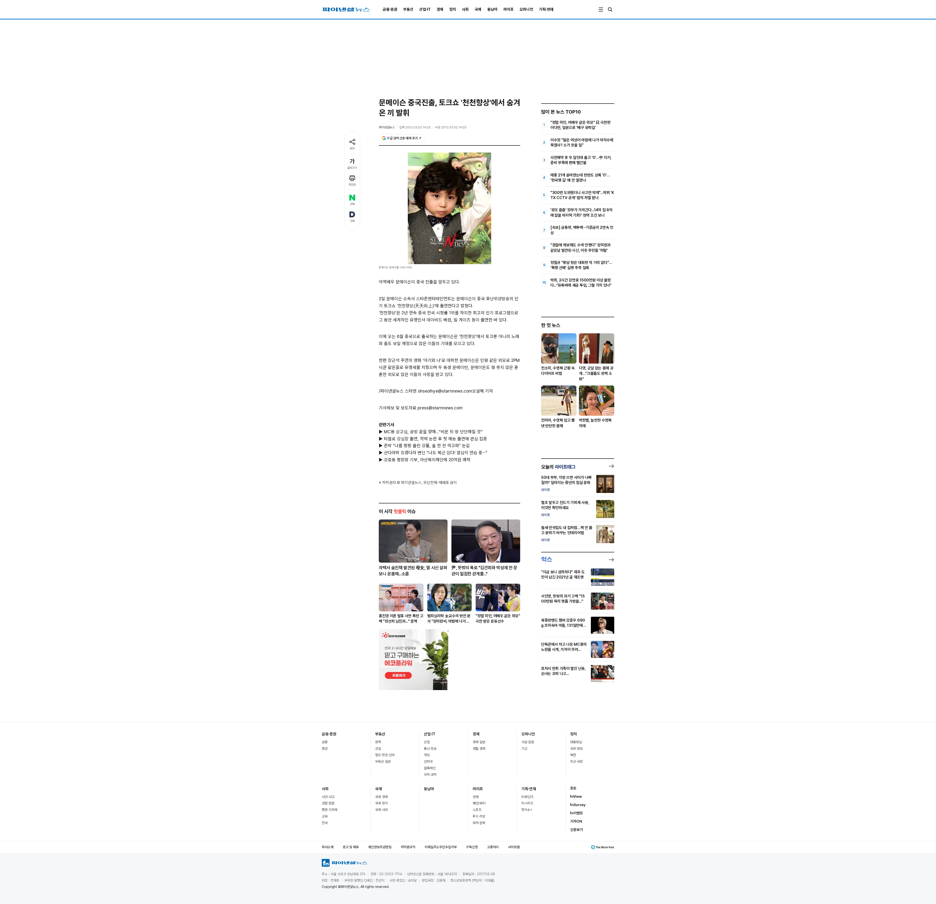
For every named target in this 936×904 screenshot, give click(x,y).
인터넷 (428, 761)
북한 (573, 755)
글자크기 (352, 168)
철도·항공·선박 (385, 755)
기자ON (576, 821)
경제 (440, 9)
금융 (325, 742)
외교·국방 (576, 761)
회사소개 (327, 847)
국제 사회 (381, 810)
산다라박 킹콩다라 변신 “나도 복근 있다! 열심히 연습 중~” (435, 452)
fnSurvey (577, 805)
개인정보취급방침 (379, 847)
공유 (352, 148)
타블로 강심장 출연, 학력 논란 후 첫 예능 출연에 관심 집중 (435, 438)
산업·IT (425, 9)
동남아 (492, 9)
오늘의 (558, 467)
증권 (325, 748)
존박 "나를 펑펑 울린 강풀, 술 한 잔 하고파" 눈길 (427, 445)
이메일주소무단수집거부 (441, 847)
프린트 (352, 184)
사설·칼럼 (527, 742)
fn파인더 (527, 797)
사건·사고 (328, 797)
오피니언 (526, 9)
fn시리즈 (527, 803)
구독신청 (472, 847)
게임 (427, 755)
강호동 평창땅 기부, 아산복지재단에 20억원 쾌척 (427, 459)
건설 (378, 748)
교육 (325, 816)
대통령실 (576, 742)
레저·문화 (479, 823)
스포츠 (477, 810)
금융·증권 (390, 9)
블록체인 (430, 768)
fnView (576, 796)
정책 (378, 742)
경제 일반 (479, 742)
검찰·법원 (328, 803)
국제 (478, 9)
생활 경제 (479, 748)
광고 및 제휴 (351, 847)
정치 (452, 9)
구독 (352, 204)
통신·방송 (430, 748)
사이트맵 (514, 847)
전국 (325, 823)
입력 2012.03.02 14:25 (415, 127)
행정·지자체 (329, 810)
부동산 (408, 9)
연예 (475, 797)
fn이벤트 (576, 813)
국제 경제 (381, 797)
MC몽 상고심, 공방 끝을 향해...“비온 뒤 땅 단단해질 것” (433, 431)
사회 (465, 9)
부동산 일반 (383, 761)
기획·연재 (546, 9)
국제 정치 (381, 803)
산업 (427, 742)
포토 (573, 788)
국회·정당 (576, 748)
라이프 (508, 9)
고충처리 (493, 847)
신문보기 (576, 829)
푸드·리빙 (479, 816)
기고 (524, 748)
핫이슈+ (526, 810)
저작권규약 (408, 847)
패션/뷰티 (479, 803)
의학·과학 (430, 775)
